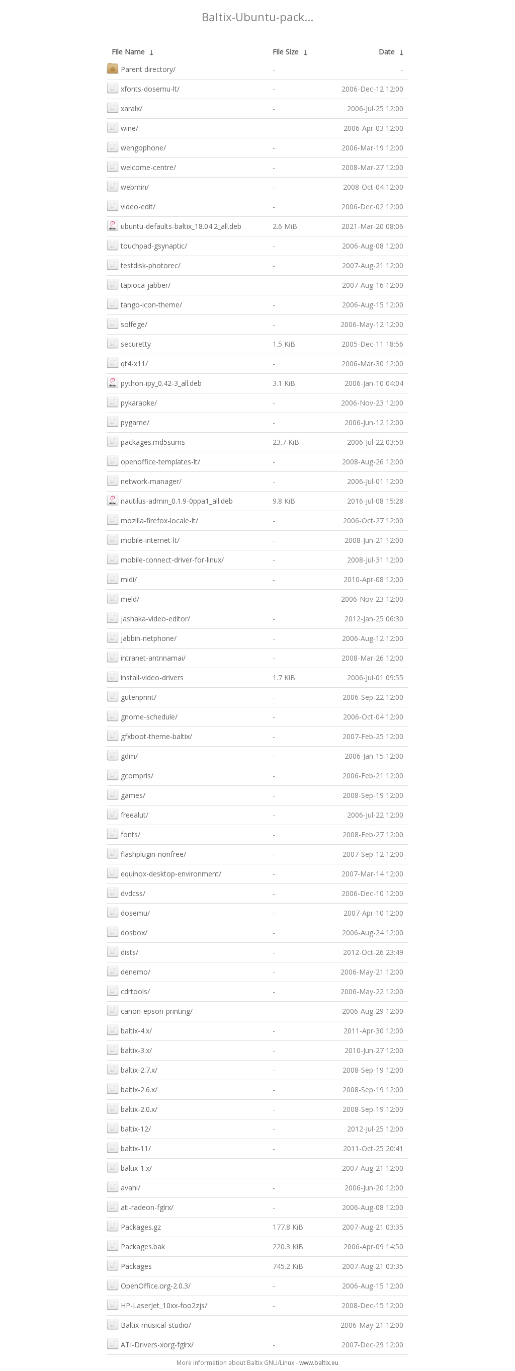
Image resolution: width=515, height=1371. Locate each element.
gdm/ (129, 756)
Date (387, 51)
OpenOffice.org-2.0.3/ (156, 1286)
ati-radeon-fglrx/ (147, 1207)
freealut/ (134, 815)
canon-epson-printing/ (157, 1011)
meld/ (130, 599)
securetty (136, 344)
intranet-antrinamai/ (153, 658)
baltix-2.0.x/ (139, 1109)
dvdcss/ (133, 893)
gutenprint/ (138, 697)
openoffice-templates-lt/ (160, 461)
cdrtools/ (135, 991)
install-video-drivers (152, 677)
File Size (286, 51)
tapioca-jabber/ (145, 285)
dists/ (129, 952)
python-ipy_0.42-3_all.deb (161, 383)
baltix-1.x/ (136, 1168)
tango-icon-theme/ (151, 304)
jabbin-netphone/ (149, 638)
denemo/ (135, 972)
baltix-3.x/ (136, 1050)
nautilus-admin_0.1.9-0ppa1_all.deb (177, 501)
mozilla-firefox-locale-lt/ (159, 520)
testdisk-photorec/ (151, 265)
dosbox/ (134, 932)
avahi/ (130, 1187)
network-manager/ (151, 481)
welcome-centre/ (148, 167)
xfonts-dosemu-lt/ (150, 89)
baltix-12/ (136, 1129)
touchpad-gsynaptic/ (154, 246)
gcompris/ (137, 775)
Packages (136, 1266)
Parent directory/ (148, 69)
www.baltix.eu (318, 1362)
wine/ (129, 128)
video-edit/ (138, 206)
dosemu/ (135, 913)
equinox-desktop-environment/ (171, 873)
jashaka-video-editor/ (155, 618)
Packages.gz (141, 1227)
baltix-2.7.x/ (139, 1070)
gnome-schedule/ (149, 716)
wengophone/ (143, 147)
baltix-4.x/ (136, 1030)
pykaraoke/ (139, 403)
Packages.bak (143, 1246)
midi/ (129, 579)
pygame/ (135, 422)
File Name (128, 51)
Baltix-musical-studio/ (156, 1325)
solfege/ (134, 324)
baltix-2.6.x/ (139, 1089)
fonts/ (130, 834)
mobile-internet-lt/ (150, 540)
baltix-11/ (136, 1148)
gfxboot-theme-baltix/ (156, 736)
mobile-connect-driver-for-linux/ (172, 559)
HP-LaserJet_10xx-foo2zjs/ (164, 1305)
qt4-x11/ (134, 363)
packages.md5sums (153, 442)
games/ (133, 795)
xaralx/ (131, 108)
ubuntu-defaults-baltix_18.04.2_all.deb (181, 226)
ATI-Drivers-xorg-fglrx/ (157, 1344)
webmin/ (135, 187)
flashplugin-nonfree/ (153, 854)
